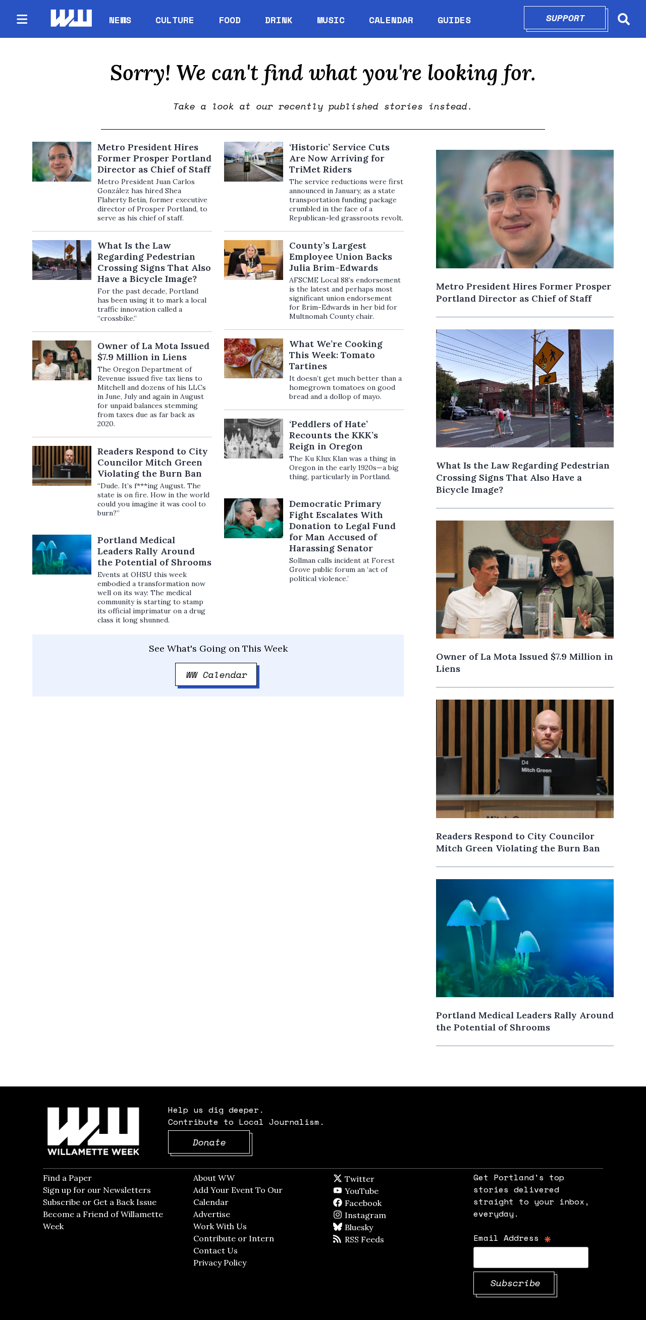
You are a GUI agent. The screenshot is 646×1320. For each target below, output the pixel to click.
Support (576, 17)
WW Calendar (221, 674)
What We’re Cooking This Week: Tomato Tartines (336, 355)
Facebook (392, 1203)
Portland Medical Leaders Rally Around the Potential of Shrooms (154, 551)
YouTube (378, 1191)
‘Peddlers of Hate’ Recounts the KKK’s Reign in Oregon (333, 435)
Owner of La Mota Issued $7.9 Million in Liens (153, 351)
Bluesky (373, 1227)
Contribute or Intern (233, 1238)
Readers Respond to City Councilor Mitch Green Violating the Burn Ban (152, 462)
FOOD (230, 19)
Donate (221, 1142)
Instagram (386, 1215)
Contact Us (215, 1250)
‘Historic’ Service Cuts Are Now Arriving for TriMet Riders (339, 158)
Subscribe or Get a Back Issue (99, 1202)
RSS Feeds (381, 1239)
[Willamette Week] (70, 19)
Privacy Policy (219, 1262)
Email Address (512, 1237)
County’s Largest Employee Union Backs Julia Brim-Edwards (340, 256)
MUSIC (331, 19)
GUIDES (454, 19)
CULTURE (174, 19)
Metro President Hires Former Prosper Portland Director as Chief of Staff (154, 158)
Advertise (211, 1214)
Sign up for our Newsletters (97, 1190)
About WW (214, 1178)
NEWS (120, 19)
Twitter (384, 1179)
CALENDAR (391, 20)
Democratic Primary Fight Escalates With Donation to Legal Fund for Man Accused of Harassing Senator (342, 526)
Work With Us (220, 1226)
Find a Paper (67, 1178)
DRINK (279, 19)
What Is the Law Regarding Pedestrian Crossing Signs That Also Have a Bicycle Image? (154, 262)
